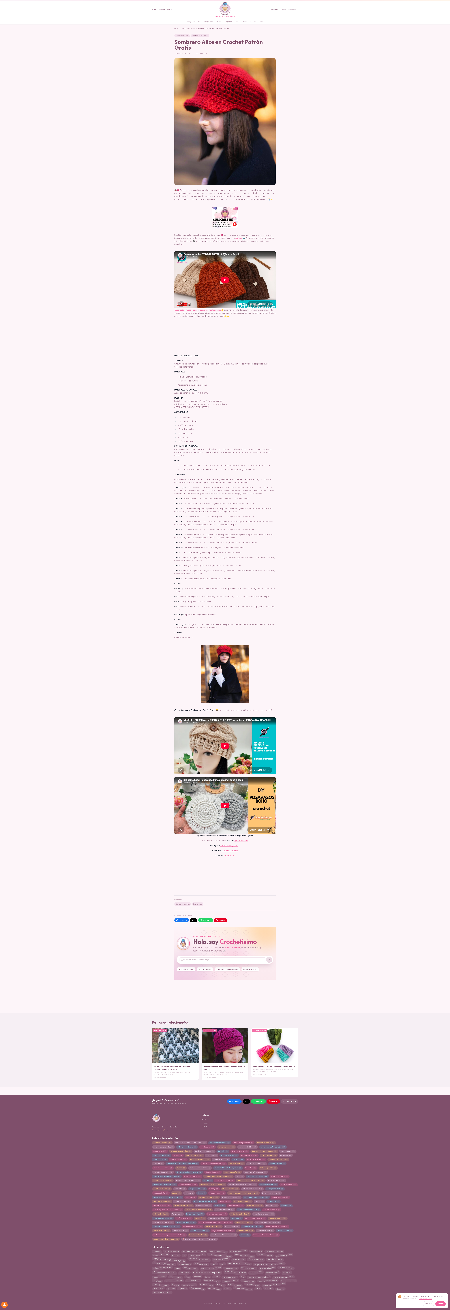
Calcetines (285, 1155)
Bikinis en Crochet (239, 1151)
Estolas (207, 1180)
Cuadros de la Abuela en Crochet (166, 1176)
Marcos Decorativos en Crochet (165, 1271)
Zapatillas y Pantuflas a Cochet (265, 1235)
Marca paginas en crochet (204, 1201)
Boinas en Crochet (161, 1155)
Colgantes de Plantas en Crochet (219, 1255)
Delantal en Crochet (279, 1176)
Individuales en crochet (238, 1251)
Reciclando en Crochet (163, 1222)
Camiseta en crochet (230, 1280)
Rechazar (428, 1304)
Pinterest (222, 920)
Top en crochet (180, 1231)
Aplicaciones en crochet (180, 1151)
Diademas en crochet (162, 1180)
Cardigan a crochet (255, 1159)
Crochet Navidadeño (160, 1285)
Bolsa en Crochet (194, 1155)
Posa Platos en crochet (263, 1214)
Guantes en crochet (162, 1189)
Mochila (259, 1201)
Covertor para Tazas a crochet (189, 1172)
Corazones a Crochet (288, 1280)
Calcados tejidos (268, 1155)
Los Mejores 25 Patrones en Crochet (167, 1197)
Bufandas (175, 1255)
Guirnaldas (180, 1189)
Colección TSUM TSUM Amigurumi (228, 1168)
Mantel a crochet (182, 1201)
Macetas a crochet (190, 1268)
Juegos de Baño (160, 1193)
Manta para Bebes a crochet (255, 1197)
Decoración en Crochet (162, 1292)
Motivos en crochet (162, 1205)
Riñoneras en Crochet (185, 1222)
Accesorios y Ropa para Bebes (259, 1277)
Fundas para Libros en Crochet (212, 1184)
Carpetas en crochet (278, 1159)
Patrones (274, 10)
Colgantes (250, 1168)
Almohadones (207, 1147)
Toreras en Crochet (199, 1231)
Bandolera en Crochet (284, 1255)
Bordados (211, 1155)
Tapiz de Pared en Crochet (276, 1226)
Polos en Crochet (160, 1214)
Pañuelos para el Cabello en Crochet (167, 1210)
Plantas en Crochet (271, 1210)
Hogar (214, 1264)
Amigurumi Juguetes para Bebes (194, 1251)
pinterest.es (230, 855)
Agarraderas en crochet (163, 1147)
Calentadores (160, 1159)
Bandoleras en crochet (204, 1151)
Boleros (178, 1155)
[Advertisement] (225, 875)
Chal (236, 22)
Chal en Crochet (214, 1288)
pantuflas (286, 1205)
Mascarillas (224, 1201)
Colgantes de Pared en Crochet (239, 1263)
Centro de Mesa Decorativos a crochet (182, 1164)
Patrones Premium (165, 10)
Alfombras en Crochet (187, 1147)
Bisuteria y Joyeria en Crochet (264, 1151)
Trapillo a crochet (245, 1231)
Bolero (207, 1277)
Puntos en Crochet (277, 1218)
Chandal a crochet (277, 1164)
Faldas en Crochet (272, 1271)
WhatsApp (207, 920)
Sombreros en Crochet (200, 36)
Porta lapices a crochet (216, 1214)
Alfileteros (220, 1285)
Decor (239, 1176)
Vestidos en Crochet (197, 1235)
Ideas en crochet (230, 1189)
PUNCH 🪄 (199, 1218)
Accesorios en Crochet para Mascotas (190, 1143)
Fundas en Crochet (188, 1184)
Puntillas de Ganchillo (218, 1218)
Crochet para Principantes (254, 1172)
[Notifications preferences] (4, 1305)
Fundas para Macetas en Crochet (242, 1184)
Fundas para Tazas (197, 1288)
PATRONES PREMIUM (224, 1210)
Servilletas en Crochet (192, 1226)
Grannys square (288, 1184)
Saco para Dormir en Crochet (267, 1222)
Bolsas (218, 22)
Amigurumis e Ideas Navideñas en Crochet (269, 1264)
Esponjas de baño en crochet (199, 1259)
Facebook (183, 920)
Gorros (244, 22)
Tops (261, 22)
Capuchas (237, 1159)
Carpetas (228, 22)
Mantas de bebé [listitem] (205, 969)
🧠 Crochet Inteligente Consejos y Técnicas (199, 1239)
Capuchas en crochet (255, 1259)
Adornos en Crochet (265, 1143)
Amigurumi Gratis (193, 22)
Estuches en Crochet (224, 1180)
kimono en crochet (234, 1285)
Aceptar (440, 1304)
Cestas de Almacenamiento (211, 1267)
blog (242, 1277)
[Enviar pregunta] (269, 960)
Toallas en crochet (161, 1231)
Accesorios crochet (162, 1143)
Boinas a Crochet (175, 1276)
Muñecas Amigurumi (183, 1205)
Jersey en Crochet (275, 1189)
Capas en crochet (221, 1159)
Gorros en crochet (188, 28)
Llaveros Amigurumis (270, 1193)
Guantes (227, 1288)
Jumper (176, 1193)
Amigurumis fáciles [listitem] (186, 969)
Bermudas (222, 1151)
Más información (425, 1299)
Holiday (213, 1189)
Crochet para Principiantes (267, 1280)
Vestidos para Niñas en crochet (223, 1235)
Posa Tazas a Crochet (163, 1218)
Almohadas (157, 1280)
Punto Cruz (235, 1218)
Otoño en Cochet (235, 1205)
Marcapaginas (158, 1289)
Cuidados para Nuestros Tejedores (218, 1176)
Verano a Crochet (284, 1231)
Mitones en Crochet (242, 1201)
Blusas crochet (287, 1151)
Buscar (204, 1126)
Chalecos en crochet (256, 1164)
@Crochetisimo (241, 840)
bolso (222, 1264)
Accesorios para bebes (219, 1143)
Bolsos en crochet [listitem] (250, 969)
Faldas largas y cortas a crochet (250, 1180)
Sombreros (197, 904)
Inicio (154, 10)
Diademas (280, 1289)
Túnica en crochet (264, 1231)
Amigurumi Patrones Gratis (169, 1260)
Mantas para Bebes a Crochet (274, 1285)
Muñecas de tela (203, 1205)
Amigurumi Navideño (247, 1147)
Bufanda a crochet (228, 1155)
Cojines (181, 1168)
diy (184, 1255)
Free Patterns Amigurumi (207, 1272)
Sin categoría (231, 1226)
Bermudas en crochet (196, 1255)
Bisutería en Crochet (286, 1268)
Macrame (190, 1197)
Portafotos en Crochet (240, 1214)
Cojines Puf (183, 1288)
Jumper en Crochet (193, 1281)
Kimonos (189, 1193)
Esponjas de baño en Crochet (187, 1180)
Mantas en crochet (162, 1201)
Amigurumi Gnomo (226, 1147)
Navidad (219, 1205)
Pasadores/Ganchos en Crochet (198, 1210)
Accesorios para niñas (243, 1143)
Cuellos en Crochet (192, 1176)
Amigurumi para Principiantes (273, 1147)
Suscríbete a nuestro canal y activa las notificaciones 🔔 (199, 310)
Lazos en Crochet (217, 1193)
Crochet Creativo (212, 1172)
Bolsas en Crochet (221, 1259)
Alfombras (287, 1272)
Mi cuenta (205, 1123)
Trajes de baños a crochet (222, 1231)
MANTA (258, 1288)
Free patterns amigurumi (164, 1184)
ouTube (239, 238)
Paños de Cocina (254, 1205)
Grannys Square (185, 1264)
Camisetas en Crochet (199, 1159)
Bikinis (187, 1277)
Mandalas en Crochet (208, 1197)
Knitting (201, 1193)
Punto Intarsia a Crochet (254, 1218)
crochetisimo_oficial (229, 845)
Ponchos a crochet (194, 1214)
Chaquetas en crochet (163, 1168)
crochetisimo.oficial (229, 850)
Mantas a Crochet (267, 1267)
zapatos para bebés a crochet (166, 1239)
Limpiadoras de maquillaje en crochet (243, 1193)
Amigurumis (208, 22)
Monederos (273, 1201)
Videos (244, 1235)
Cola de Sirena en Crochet (200, 1168)
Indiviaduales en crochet (252, 1189)
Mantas (253, 22)
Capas (177, 1268)
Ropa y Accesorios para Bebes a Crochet (215, 1222)
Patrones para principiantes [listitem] (227, 969)
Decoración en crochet (257, 1176)
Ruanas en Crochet (243, 1222)
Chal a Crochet (236, 1164)
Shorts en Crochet (213, 1226)
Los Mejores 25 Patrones (274, 1251)
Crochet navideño (232, 1172)
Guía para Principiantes (218, 1251)
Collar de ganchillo (267, 1168)
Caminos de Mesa (178, 1159)
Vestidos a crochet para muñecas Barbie (169, 1235)
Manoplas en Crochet (230, 1197)
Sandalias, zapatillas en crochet (166, 1226)
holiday (216, 1277)
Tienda (283, 10)
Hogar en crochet (197, 1189)
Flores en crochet (276, 1180)
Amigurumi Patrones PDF (243, 1288)
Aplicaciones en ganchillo (162, 1267)
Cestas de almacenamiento (213, 1164)
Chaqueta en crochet (248, 1268)
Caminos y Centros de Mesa (283, 1277)
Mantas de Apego (280, 1197)
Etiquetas (292, 10)
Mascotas (197, 1277)
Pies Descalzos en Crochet (248, 1210)
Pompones (177, 1214)
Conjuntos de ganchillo (163, 1172)
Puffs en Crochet (183, 1218)
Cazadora (171, 1289)
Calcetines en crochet (211, 1280)
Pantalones (271, 1205)
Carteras (158, 1164)
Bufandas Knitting (248, 1155)
